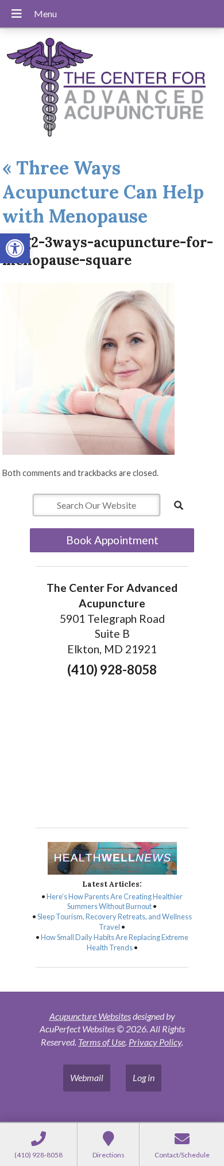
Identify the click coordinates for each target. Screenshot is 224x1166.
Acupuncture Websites (90, 1016)
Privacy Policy (155, 1041)
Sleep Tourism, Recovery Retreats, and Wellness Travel (114, 921)
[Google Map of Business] (112, 749)
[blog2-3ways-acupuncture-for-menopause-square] (88, 451)
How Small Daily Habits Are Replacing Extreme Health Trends (114, 942)
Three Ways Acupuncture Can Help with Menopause (103, 191)
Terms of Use (101, 1041)
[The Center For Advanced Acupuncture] (112, 89)
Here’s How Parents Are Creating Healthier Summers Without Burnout (115, 901)
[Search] (178, 505)
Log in (144, 1077)
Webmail (86, 1077)
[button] (15, 248)
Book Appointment (112, 540)
